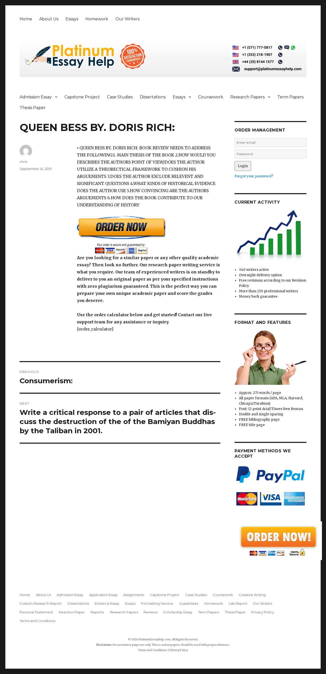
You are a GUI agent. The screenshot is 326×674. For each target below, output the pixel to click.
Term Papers (290, 97)
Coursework (210, 97)
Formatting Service (157, 603)
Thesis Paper (33, 107)
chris (23, 162)
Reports (97, 612)
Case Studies (120, 97)
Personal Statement (36, 612)
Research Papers (247, 97)
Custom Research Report (41, 603)
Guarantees (188, 603)
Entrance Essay (107, 603)
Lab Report (238, 603)
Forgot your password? (254, 176)
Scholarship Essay (177, 612)
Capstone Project (82, 97)
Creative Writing (252, 595)
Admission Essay (36, 97)
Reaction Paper (72, 612)
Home (26, 19)
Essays (71, 19)
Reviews (150, 612)
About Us (48, 19)
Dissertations (153, 97)
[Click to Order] (148, 235)
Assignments (133, 595)
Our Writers (127, 19)
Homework (96, 19)
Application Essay (103, 595)
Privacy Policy (262, 612)
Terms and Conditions (37, 621)
